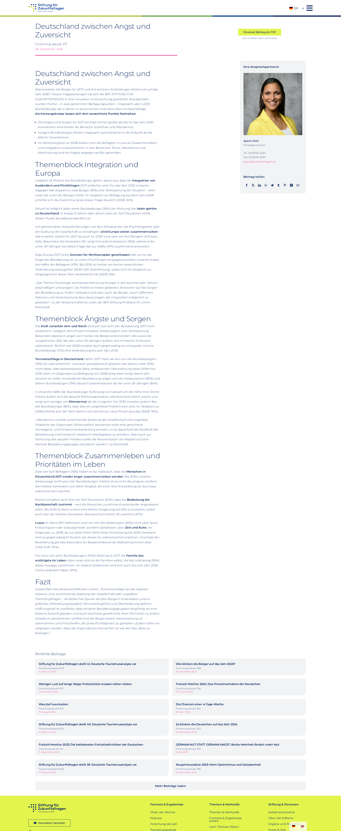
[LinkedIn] (259, 185)
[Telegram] (272, 185)
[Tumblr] (278, 185)
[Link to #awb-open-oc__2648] (310, 8)
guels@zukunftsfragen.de (259, 161)
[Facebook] (246, 185)
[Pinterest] (285, 185)
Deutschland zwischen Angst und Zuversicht (92, 30)
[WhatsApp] (266, 185)
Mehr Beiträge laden (170, 786)
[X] (253, 185)
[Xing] (291, 185)
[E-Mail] (298, 185)
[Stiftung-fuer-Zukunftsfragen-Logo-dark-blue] (47, 805)
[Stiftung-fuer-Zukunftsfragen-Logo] (46, 5)
